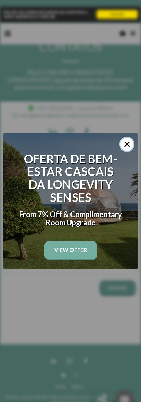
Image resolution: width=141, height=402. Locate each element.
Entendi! (117, 14)
